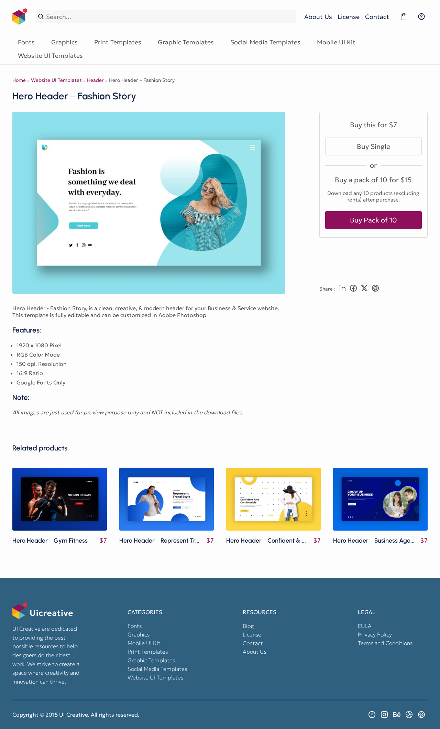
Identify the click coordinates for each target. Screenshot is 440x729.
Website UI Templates (50, 55)
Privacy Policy (375, 634)
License (349, 17)
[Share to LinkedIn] (342, 289)
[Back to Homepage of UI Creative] (20, 16)
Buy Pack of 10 (373, 220)
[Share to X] (364, 289)
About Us (318, 17)
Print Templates (117, 42)
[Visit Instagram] (384, 714)
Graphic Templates (186, 42)
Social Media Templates (265, 42)
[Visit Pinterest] (421, 714)
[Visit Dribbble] (409, 714)
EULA (365, 625)
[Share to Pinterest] (375, 289)
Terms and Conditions (385, 643)
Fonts (26, 42)
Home (19, 80)
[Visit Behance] (396, 714)
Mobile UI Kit (336, 42)
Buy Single (373, 146)
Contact (377, 17)
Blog (248, 625)
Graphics (64, 42)
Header (95, 80)
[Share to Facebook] (353, 289)
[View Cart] (403, 16)
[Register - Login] (421, 16)
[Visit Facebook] (372, 714)
